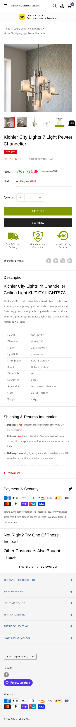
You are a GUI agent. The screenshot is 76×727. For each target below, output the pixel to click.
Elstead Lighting (14, 159)
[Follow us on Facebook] (6, 674)
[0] (69, 6)
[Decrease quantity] (20, 197)
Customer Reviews (42, 17)
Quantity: (9, 197)
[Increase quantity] (40, 197)
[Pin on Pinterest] (55, 261)
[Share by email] (69, 261)
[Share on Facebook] (48, 261)
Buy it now (38, 222)
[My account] (62, 6)
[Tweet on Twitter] (62, 261)
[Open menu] (5, 5)
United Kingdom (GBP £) (17, 656)
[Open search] (55, 6)
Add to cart (38, 211)
